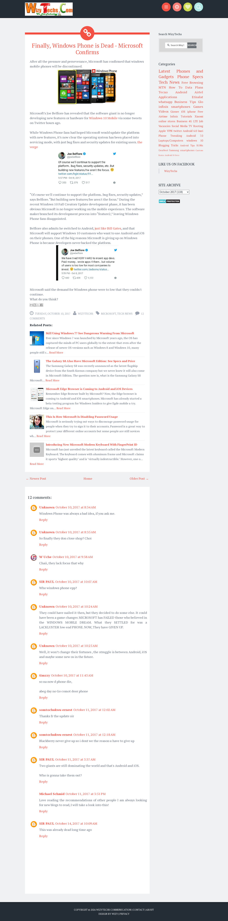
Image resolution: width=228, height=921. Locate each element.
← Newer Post (36, 478)
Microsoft (108, 313)
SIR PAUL (46, 581)
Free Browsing (192, 82)
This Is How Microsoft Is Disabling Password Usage (82, 417)
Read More (56, 352)
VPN (169, 131)
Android (181, 92)
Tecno (163, 92)
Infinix (174, 116)
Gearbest (163, 150)
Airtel (199, 92)
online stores (167, 121)
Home (88, 478)
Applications (168, 97)
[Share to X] (38, 305)
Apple (162, 131)
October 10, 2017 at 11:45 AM (72, 675)
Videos (164, 111)
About (150, 909)
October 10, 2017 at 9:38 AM (73, 557)
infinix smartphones (174, 106)
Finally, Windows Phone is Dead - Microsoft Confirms (87, 49)
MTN (162, 87)
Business (182, 121)
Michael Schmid (51, 794)
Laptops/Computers (171, 140)
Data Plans (194, 87)
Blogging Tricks (168, 145)
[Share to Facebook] (41, 305)
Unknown (47, 507)
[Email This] (31, 305)
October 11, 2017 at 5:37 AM (75, 759)
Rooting (198, 126)
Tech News (125, 313)
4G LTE (193, 121)
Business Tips (185, 102)
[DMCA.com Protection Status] (169, 202)
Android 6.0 (190, 131)
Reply (43, 520)
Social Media (180, 126)
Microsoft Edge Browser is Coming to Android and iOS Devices (89, 389)
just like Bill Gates (108, 228)
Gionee (174, 111)
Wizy (115, 913)
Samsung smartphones (181, 150)
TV (190, 126)
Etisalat (197, 97)
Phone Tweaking (170, 135)
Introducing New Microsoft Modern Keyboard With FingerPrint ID (91, 444)
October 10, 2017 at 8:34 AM (76, 507)
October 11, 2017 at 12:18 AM (94, 734)
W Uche (45, 557)
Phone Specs (190, 76)
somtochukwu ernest (55, 710)
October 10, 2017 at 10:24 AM (77, 606)
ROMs (199, 145)
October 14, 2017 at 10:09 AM (76, 823)
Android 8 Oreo (172, 155)
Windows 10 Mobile (103, 118)
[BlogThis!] (35, 305)
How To (175, 87)
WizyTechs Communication (113, 909)
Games (198, 106)
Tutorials (186, 116)
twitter (177, 131)
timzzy (44, 675)
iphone (191, 111)
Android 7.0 (194, 135)
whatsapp (165, 102)
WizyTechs (85, 313)
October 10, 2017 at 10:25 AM (77, 646)
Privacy (124, 913)
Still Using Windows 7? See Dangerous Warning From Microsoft (90, 333)
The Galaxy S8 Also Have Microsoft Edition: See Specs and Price (90, 361)
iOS (183, 111)
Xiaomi (199, 116)
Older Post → (139, 478)
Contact (138, 909)
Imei (200, 131)
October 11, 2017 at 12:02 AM (94, 710)
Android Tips (187, 145)
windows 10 (194, 140)
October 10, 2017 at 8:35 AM (76, 532)
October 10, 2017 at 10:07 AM (76, 581)
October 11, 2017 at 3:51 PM (86, 794)
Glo (200, 102)
